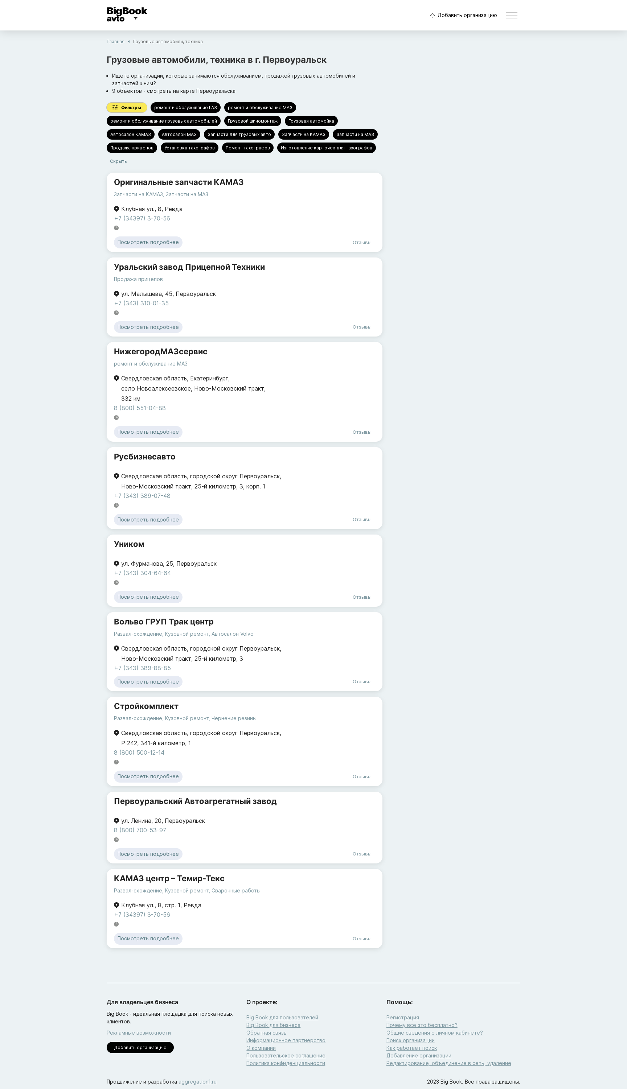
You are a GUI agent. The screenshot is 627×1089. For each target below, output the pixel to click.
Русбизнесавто (145, 456)
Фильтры (131, 107)
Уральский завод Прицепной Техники (189, 267)
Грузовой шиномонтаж (253, 121)
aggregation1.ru (198, 1081)
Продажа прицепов (131, 147)
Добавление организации (418, 1055)
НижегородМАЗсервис (161, 351)
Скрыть (118, 161)
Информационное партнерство (285, 1040)
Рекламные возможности (139, 1033)
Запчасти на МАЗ (355, 134)
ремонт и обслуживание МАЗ (260, 107)
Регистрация (402, 1017)
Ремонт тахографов (248, 147)
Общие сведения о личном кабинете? (434, 1033)
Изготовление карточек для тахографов (326, 147)
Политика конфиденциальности (285, 1063)
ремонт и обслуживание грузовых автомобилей (163, 121)
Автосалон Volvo (233, 634)
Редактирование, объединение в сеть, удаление (448, 1063)
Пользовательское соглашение (285, 1055)
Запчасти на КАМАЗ (303, 134)
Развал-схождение (138, 634)
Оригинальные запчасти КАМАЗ (179, 182)
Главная (115, 41)
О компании (261, 1048)
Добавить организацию (467, 15)
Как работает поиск (411, 1048)
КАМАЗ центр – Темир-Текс (169, 878)
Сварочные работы (236, 890)
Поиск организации (410, 1040)
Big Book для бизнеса (273, 1025)
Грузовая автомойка (311, 121)
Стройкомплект (146, 706)
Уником (129, 544)
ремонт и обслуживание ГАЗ (185, 107)
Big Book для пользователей (282, 1017)
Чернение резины (234, 718)
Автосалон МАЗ (179, 134)
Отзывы (362, 242)
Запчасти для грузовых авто (239, 134)
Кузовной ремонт (187, 634)
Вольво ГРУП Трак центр (164, 621)
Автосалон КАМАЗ (130, 134)
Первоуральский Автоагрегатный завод (195, 801)
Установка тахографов (189, 147)
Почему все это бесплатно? (422, 1025)
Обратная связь (266, 1033)
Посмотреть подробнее (148, 242)
